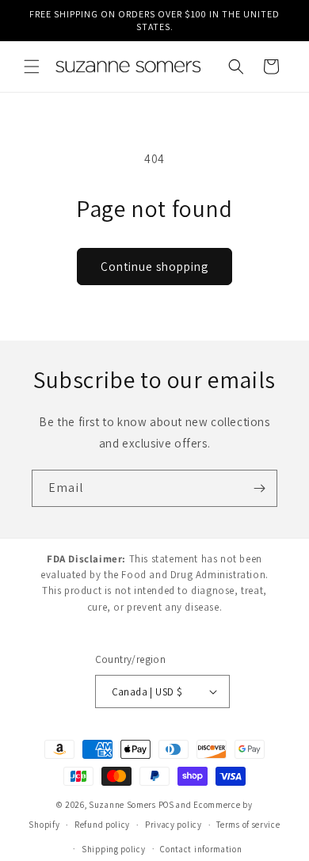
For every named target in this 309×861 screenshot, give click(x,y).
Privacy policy (173, 824)
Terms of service (248, 824)
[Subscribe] (259, 488)
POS (166, 804)
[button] (31, 66)
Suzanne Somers (122, 804)
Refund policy (102, 824)
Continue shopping (154, 266)
